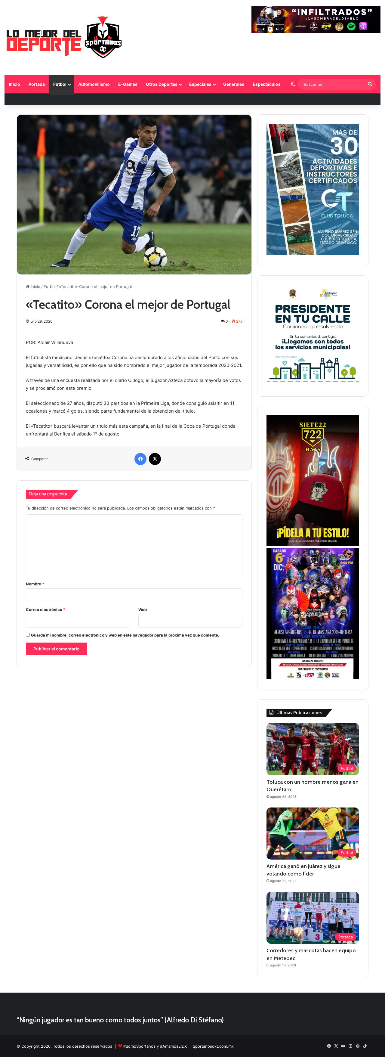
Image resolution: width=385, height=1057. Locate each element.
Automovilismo (94, 84)
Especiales (200, 84)
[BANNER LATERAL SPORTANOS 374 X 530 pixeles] (312, 677)
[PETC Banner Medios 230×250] (312, 384)
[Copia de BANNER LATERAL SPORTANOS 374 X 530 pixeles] (312, 544)
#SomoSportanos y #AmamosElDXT (156, 1046)
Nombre (35, 583)
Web (142, 609)
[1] (312, 253)
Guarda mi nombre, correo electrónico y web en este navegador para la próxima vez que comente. (125, 635)
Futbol (59, 84)
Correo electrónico (45, 609)
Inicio (14, 84)
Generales (233, 84)
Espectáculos (267, 84)
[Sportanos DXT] (64, 38)
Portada (37, 84)
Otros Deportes (161, 84)
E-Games (127, 84)
